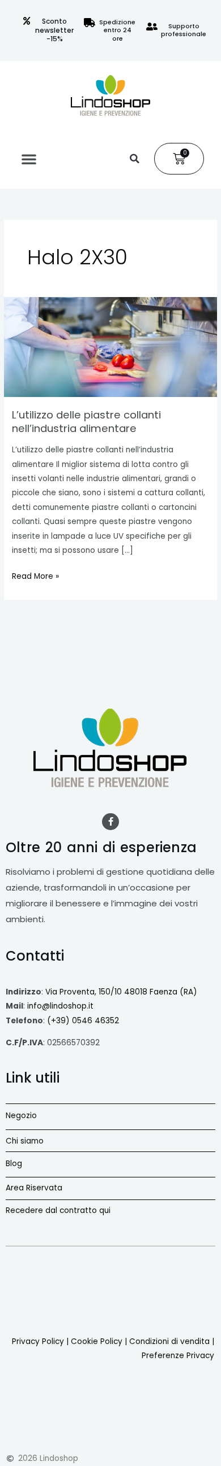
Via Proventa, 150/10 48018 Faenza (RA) (121, 992)
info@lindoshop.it (60, 1006)
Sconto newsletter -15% (54, 29)
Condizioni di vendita (169, 1341)
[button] (29, 159)
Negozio (21, 1115)
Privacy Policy (38, 1341)
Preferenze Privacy (178, 1355)
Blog (14, 1163)
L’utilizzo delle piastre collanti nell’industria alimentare (86, 421)
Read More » (35, 575)
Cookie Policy (96, 1341)
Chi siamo (25, 1141)
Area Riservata (34, 1188)
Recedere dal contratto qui (58, 1210)
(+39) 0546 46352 (83, 1020)
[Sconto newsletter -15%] (27, 21)
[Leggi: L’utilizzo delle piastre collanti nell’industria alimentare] (110, 346)
